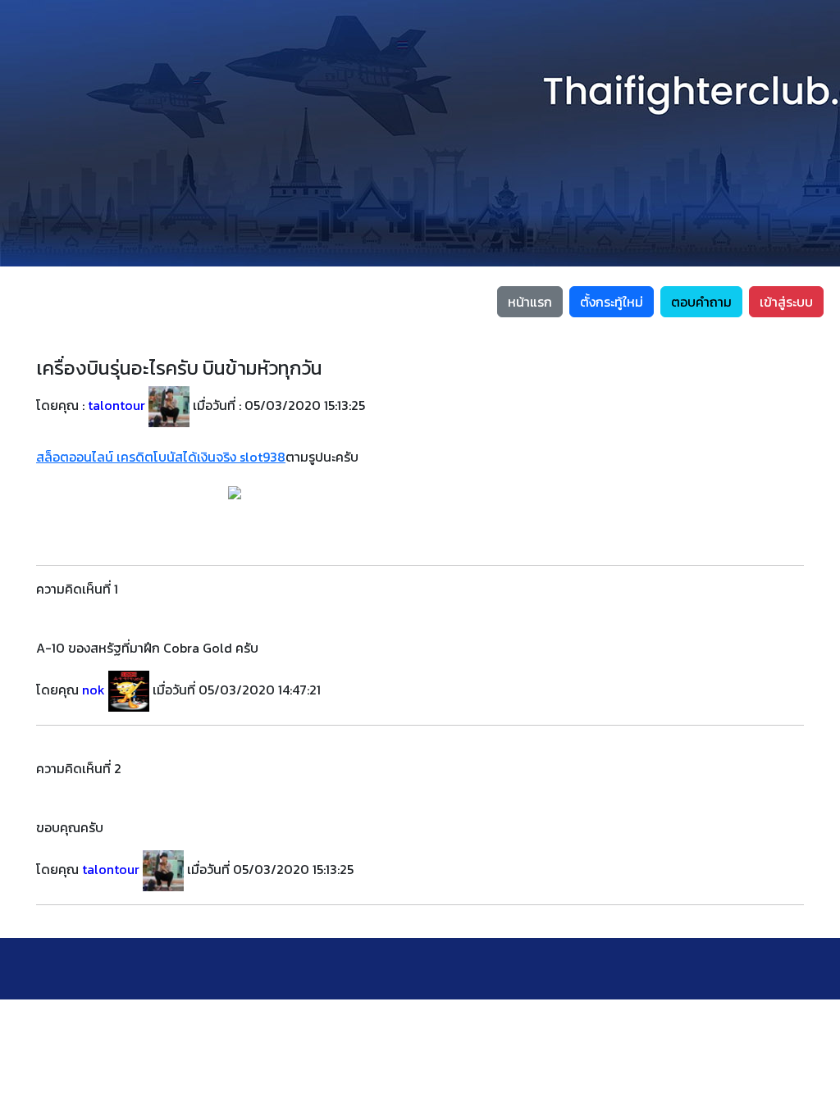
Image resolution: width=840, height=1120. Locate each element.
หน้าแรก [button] (530, 302)
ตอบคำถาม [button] (701, 302)
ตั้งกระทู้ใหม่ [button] (611, 302)
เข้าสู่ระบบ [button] (786, 302)
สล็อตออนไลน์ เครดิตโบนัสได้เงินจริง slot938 (160, 457)
